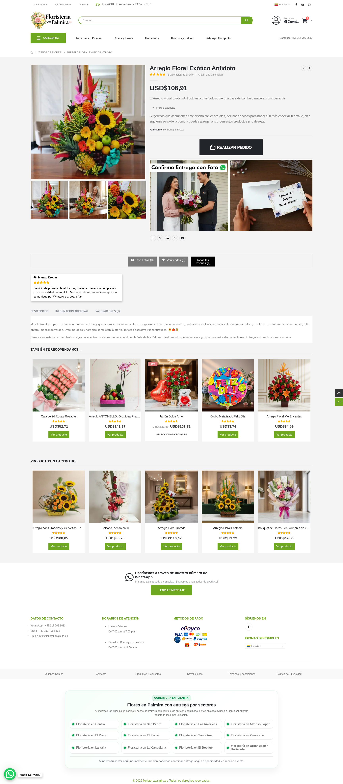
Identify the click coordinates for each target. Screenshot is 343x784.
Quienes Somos (54, 673)
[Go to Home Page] (32, 52)
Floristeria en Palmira (87, 38)
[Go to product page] (59, 385)
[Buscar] (246, 20)
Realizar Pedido (234, 147)
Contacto (101, 673)
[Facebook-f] (248, 627)
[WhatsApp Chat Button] (10, 774)
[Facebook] (296, 4)
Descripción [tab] (39, 311)
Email (182, 238)
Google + (175, 238)
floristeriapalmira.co (173, 129)
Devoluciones (195, 673)
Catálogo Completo (218, 38)
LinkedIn (168, 238)
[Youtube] (303, 4)
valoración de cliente (181, 74)
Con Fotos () (144, 260)
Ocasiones (152, 38)
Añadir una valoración (210, 74)
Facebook (153, 238)
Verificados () (175, 260)
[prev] (303, 68)
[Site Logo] (51, 20)
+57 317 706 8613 (55, 625)
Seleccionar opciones (171, 434)
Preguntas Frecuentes (148, 673)
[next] (309, 68)
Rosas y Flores (123, 38)
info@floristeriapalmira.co (53, 635)
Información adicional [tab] (72, 311)
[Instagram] (309, 4)
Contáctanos (41, 4)
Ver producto (59, 434)
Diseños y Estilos (182, 38)
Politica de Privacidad (289, 673)
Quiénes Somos (63, 4)
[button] (265, 646)
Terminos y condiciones (241, 673)
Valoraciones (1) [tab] (107, 311)
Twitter (160, 238)
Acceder (84, 4)
